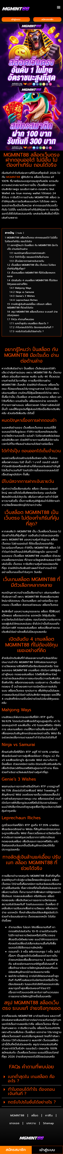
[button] (58, 7)
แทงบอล (14, 1123)
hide (19, 233)
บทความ (31, 1123)
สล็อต (34, 1115)
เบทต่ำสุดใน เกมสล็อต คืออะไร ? (31, 1078)
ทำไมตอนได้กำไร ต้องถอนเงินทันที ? (31, 1091)
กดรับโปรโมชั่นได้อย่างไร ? (32, 1102)
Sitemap (48, 1123)
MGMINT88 (17, 1115)
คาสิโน (49, 1115)
